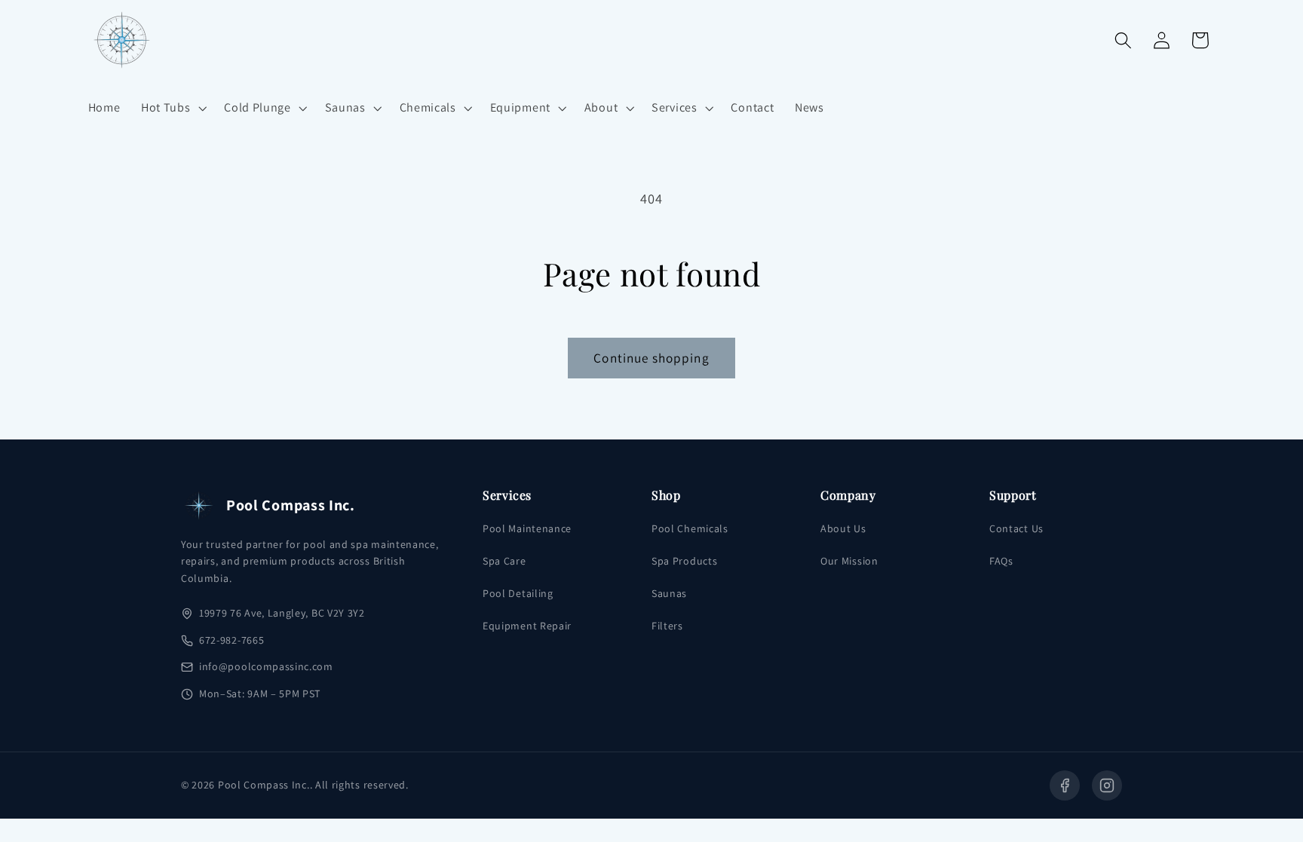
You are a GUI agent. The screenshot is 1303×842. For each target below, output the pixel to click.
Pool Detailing (518, 593)
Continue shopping (651, 357)
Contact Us (1016, 528)
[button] (171, 108)
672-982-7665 (231, 640)
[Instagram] (1107, 785)
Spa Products (684, 561)
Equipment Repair (527, 625)
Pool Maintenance (527, 528)
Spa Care (504, 561)
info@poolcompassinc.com (266, 666)
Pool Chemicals (690, 528)
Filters (667, 625)
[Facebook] (1065, 785)
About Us (843, 528)
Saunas (669, 593)
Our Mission (849, 561)
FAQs (1001, 561)
